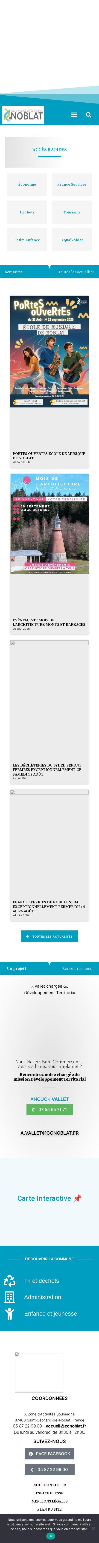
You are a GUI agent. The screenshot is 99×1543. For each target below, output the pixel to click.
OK (51, 1536)
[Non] (93, 1528)
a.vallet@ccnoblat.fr (49, 1133)
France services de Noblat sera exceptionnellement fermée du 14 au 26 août (49, 906)
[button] (74, 115)
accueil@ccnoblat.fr (66, 1426)
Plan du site (49, 1509)
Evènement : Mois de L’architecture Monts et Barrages (49, 622)
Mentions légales (50, 1501)
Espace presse (49, 1493)
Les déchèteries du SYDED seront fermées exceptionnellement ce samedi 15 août (47, 769)
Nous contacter (49, 1485)
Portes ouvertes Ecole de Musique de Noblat (49, 455)
